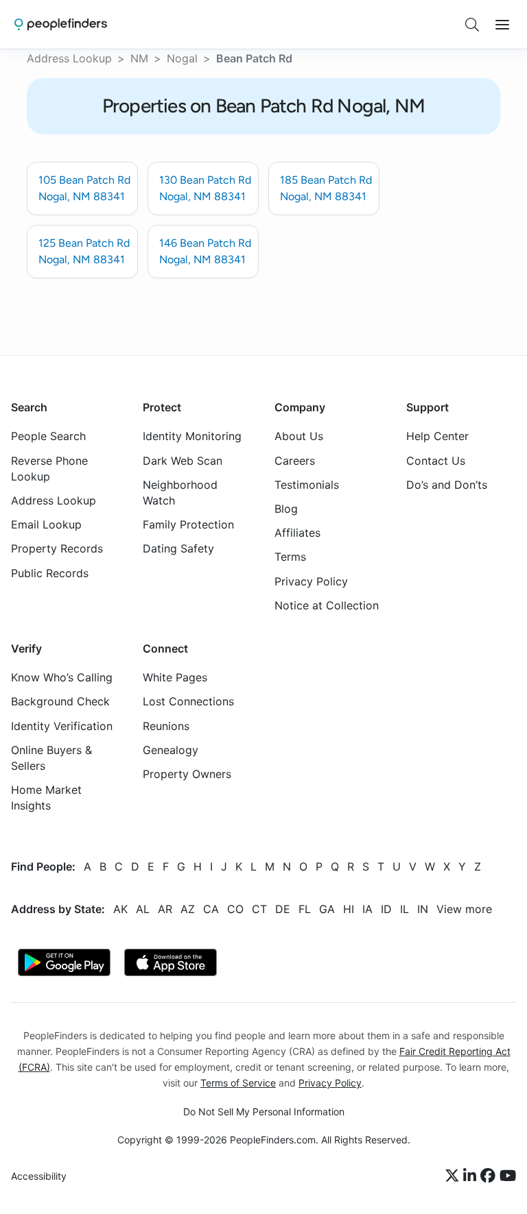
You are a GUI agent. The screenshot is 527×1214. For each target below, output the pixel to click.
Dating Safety (178, 548)
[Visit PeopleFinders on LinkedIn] (471, 1176)
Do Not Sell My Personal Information (263, 1111)
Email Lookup (46, 524)
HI (348, 908)
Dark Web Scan (182, 460)
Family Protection (188, 524)
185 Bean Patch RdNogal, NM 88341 (326, 188)
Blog (286, 508)
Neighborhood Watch (180, 492)
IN (422, 908)
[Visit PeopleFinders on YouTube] (508, 1176)
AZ (187, 908)
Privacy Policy (311, 580)
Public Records (50, 572)
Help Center (437, 436)
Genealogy (170, 749)
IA (367, 908)
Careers (294, 460)
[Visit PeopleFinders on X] (454, 1176)
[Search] (472, 25)
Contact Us (435, 460)
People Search (48, 436)
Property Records (57, 548)
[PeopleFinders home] (60, 24)
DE (282, 908)
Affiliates (297, 532)
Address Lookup (69, 58)
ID (386, 908)
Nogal (182, 58)
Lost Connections (188, 701)
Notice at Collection (326, 604)
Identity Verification (62, 725)
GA (327, 908)
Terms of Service (238, 1082)
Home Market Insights (46, 797)
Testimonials (306, 484)
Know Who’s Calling (62, 677)
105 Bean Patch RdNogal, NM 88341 (84, 188)
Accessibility (39, 1176)
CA (211, 908)
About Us (298, 436)
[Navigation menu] (502, 24)
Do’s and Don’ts (446, 484)
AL (143, 908)
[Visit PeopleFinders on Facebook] (490, 1176)
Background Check (60, 701)
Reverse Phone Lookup (49, 468)
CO (235, 908)
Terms (290, 556)
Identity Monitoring (192, 436)
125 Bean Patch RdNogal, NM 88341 (84, 251)
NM (139, 58)
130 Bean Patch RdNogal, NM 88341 (205, 188)
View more (464, 908)
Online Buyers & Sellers (51, 757)
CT (259, 908)
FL (304, 908)
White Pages (175, 677)
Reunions (166, 725)
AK (120, 908)
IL (404, 908)
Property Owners (187, 774)
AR (165, 908)
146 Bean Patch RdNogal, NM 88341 (205, 251)
